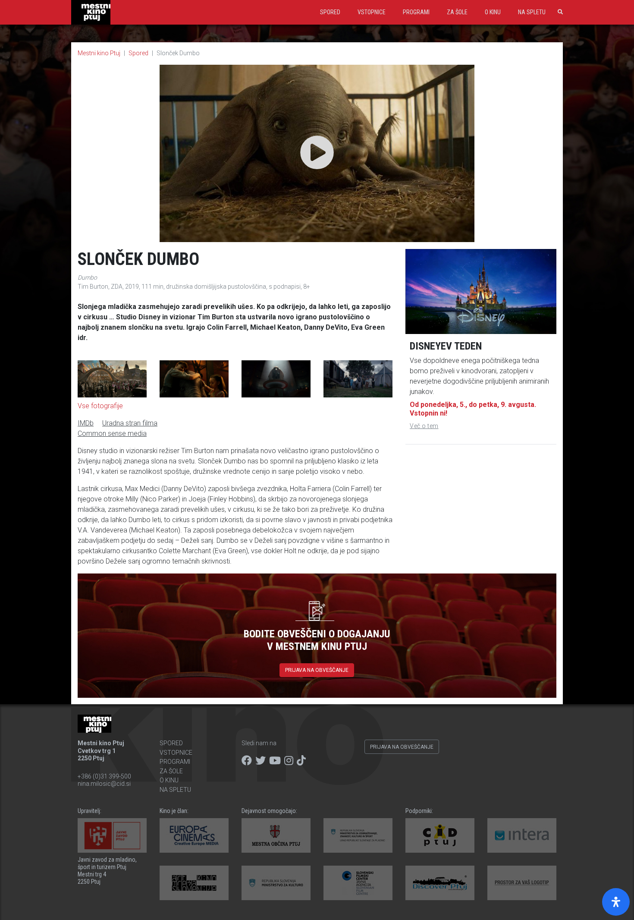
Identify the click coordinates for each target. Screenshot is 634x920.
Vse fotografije (100, 406)
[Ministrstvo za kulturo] (276, 883)
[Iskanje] (558, 12)
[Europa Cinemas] (194, 835)
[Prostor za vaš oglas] (521, 883)
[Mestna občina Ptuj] (276, 835)
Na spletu (532, 12)
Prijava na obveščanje (316, 670)
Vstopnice (372, 12)
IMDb (86, 423)
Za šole (457, 12)
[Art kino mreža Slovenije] (194, 883)
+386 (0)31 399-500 (104, 776)
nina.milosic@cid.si (104, 783)
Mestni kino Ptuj (99, 53)
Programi (416, 12)
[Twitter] (260, 761)
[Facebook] (247, 761)
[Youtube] (275, 761)
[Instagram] (288, 761)
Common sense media (112, 433)
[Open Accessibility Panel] (616, 902)
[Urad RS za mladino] (357, 835)
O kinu (493, 12)
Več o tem (424, 425)
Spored (330, 12)
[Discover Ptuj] (439, 883)
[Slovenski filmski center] (357, 883)
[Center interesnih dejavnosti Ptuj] (439, 835)
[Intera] (521, 835)
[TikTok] (301, 761)
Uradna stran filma (129, 423)
